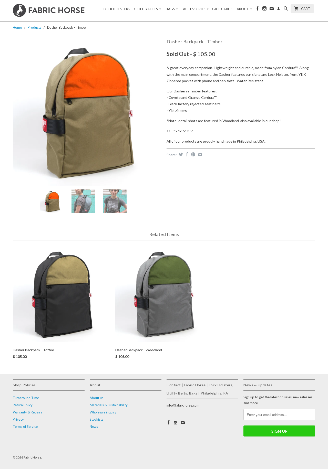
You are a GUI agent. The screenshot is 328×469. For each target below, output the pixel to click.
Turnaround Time (26, 398)
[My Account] (278, 9)
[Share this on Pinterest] (192, 154)
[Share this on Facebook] (186, 154)
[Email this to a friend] (199, 154)
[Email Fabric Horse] (272, 9)
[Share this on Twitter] (180, 154)
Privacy (18, 419)
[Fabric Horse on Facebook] (257, 9)
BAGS (172, 9)
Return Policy (23, 405)
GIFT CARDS (222, 9)
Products (34, 27)
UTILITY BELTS (147, 9)
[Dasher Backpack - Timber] (87, 111)
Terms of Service (25, 426)
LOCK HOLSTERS (117, 9)
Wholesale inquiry (103, 412)
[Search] (286, 9)
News (94, 426)
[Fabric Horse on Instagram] (264, 9)
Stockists (96, 419)
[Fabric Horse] (49, 11)
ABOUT (244, 9)
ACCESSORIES (196, 9)
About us (96, 398)
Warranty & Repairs (27, 412)
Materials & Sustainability (109, 405)
